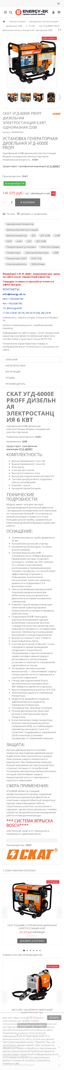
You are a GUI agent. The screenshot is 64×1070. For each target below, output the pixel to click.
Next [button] (59, 97)
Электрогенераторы (37, 252)
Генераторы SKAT (17, 258)
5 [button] (37, 950)
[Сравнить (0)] (58, 4)
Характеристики (15, 365)
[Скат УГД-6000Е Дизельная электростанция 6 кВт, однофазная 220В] (12, 97)
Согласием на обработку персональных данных (26, 1059)
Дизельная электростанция (22, 229)
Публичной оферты (41, 1051)
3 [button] (30, 950)
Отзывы (10, 377)
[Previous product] (58, 30)
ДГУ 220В (45, 235)
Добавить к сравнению (33, 213)
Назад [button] (9, 61)
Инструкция (13, 371)
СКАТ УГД (36, 258)
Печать (10, 213)
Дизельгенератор (17, 235)
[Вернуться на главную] (4, 21)
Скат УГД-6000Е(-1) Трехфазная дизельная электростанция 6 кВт (32, 927)
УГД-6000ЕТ (53, 166)
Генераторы (14, 252)
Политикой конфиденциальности (39, 1054)
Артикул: (7, 132)
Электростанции (50, 247)
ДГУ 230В (41, 241)
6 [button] (40, 950)
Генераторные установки (21, 247)
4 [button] (33, 950)
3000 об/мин (38, 264)
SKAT (9, 241)
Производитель (15, 383)
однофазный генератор (20, 224)
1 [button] (24, 950)
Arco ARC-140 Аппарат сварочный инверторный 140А (32, 1011)
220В (57, 235)
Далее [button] (55, 61)
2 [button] (27, 950)
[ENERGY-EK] (32, 12)
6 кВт (19, 241)
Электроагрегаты (17, 264)
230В (55, 252)
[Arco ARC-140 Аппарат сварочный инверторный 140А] (32, 985)
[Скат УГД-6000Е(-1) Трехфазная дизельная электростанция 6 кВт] (32, 901)
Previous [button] (4, 97)
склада (31, 317)
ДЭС (29, 241)
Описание (12, 359)
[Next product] (60, 30)
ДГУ (34, 235)
